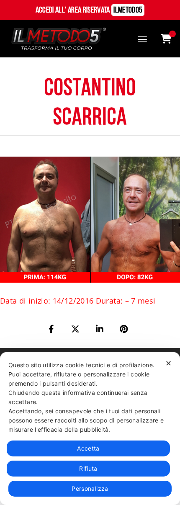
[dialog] (90, 428)
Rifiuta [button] (88, 468)
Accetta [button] (88, 448)
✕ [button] (168, 363)
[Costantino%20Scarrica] (52, 329)
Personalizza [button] (90, 488)
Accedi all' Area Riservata (89, 10)
